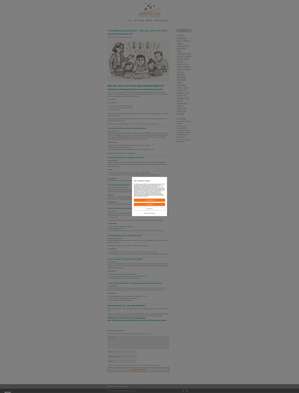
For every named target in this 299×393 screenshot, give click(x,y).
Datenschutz (146, 213)
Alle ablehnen (149, 204)
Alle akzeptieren (149, 200)
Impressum (152, 213)
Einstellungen (149, 208)
